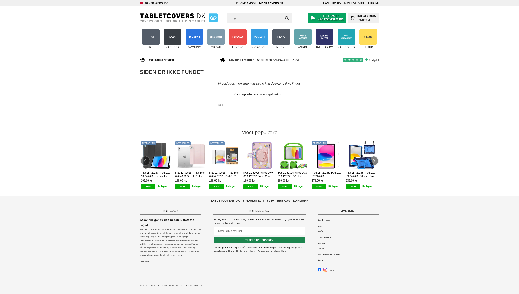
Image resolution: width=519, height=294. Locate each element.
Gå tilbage (240, 94)
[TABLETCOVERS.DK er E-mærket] (213, 18)
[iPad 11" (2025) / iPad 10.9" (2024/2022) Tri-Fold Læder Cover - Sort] (157, 155)
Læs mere (144, 261)
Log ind (373, 3)
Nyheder (170, 210)
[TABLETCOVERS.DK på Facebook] (319, 271)
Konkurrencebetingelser (329, 254)
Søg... (320, 260)
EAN (326, 3)
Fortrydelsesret (324, 237)
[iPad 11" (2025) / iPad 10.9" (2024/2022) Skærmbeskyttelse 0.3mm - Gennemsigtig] (328, 155)
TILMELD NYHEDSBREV (259, 240)
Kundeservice (354, 3)
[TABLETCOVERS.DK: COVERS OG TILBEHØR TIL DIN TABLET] (172, 18)
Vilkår (320, 231)
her (286, 251)
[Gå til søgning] (287, 18)
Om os (336, 3)
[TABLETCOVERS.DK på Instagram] (325, 271)
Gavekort (322, 243)
